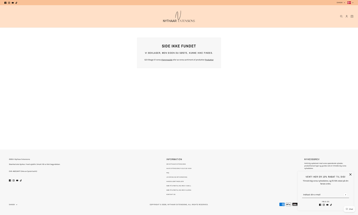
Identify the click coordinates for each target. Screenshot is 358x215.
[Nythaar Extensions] (179, 16)
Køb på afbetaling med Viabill (178, 186)
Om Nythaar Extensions (176, 164)
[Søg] (341, 16)
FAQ (167, 173)
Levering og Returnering (176, 177)
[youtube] (13, 2)
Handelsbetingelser (175, 181)
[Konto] (346, 16)
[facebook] (5, 2)
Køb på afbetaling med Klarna (178, 190)
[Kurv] (352, 16)
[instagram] (9, 2)
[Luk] (350, 174)
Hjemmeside (166, 60)
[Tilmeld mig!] (345, 195)
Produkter (209, 60)
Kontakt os (171, 194)
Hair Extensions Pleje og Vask (179, 168)
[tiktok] (16, 2)
